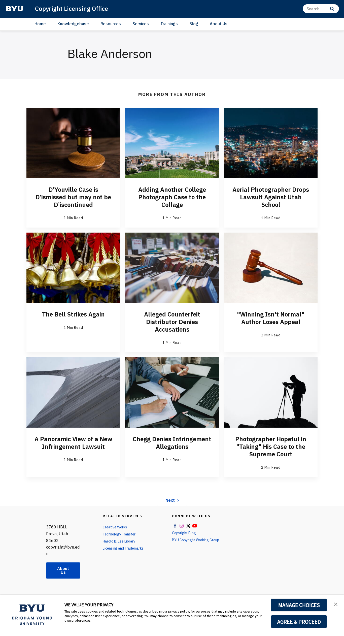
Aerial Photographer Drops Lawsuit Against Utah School (270, 197)
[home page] (14, 8)
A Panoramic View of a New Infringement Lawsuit (73, 443)
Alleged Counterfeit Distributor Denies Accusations (172, 321)
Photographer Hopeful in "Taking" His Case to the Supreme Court (270, 446)
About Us (218, 23)
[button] (336, 604)
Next (170, 500)
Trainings (169, 23)
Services (140, 23)
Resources (110, 23)
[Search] (332, 8)
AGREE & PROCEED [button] (299, 621)
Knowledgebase (73, 23)
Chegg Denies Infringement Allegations (172, 443)
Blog (193, 23)
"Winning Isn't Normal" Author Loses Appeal (270, 318)
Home (40, 23)
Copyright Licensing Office (71, 9)
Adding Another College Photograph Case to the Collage (172, 197)
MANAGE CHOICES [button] (299, 605)
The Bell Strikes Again (73, 314)
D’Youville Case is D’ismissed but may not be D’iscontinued (73, 197)
